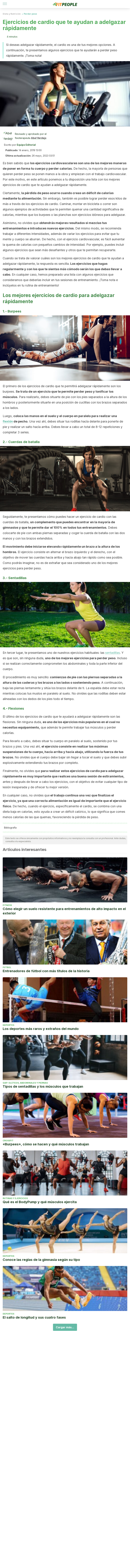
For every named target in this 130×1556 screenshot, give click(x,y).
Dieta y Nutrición (12, 14)
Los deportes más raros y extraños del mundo (41, 1029)
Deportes (8, 1025)
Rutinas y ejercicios (15, 1198)
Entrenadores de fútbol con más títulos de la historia (46, 971)
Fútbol (7, 967)
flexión (8, 421)
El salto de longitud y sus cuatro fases (34, 1317)
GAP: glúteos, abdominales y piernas (25, 1083)
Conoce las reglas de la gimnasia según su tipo (41, 1260)
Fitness (7, 905)
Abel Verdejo (38, 138)
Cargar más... (65, 1327)
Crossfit (8, 1140)
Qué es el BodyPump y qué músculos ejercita (40, 1202)
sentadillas (112, 652)
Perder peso (30, 14)
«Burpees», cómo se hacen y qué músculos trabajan (46, 1144)
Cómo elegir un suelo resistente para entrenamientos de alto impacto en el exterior (64, 911)
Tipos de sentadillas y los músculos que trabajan (43, 1086)
